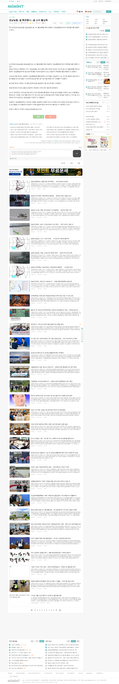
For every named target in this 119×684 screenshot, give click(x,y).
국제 (95, 23)
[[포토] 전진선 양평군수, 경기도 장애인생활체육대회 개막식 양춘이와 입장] (20, 457)
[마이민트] (11, 1)
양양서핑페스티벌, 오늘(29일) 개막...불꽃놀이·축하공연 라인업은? (63, 129)
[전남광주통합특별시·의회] (20, 500)
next (82, 337)
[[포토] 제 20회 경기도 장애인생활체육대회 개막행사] (20, 358)
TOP (82, 331)
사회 (95, 21)
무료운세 (56, 11)
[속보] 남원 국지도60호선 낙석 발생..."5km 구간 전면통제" (62, 137)
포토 (104, 23)
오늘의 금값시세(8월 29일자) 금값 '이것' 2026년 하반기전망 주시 (27, 137)
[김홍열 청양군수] (20, 486)
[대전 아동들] (20, 543)
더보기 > (108, 134)
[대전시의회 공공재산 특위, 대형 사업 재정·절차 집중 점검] (20, 429)
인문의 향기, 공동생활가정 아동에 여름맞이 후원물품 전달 (95, 74)
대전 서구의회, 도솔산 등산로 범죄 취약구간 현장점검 (61, 134)
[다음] (110, 149)
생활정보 (34, 11)
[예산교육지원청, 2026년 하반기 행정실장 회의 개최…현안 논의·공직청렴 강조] (20, 529)
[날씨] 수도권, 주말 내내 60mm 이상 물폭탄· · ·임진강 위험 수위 (27, 134)
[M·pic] (18, 1)
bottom (82, 342)
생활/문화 (105, 21)
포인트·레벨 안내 (14, 676)
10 (56, 610)
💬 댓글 (38, 23)
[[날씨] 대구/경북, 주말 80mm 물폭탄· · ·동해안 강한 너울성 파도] (20, 201)
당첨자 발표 (89, 673)
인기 (98, 62)
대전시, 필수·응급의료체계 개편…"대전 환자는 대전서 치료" (26, 129)
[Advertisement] (92, 6)
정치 (104, 19)
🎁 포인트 (88, 11)
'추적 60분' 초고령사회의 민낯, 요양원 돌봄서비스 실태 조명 (62, 127)
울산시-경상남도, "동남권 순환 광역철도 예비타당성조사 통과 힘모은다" (95, 88)
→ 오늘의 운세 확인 (15, 174)
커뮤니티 (21, 11)
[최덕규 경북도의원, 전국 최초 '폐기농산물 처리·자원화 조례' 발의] (20, 400)
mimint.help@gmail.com (90, 680)
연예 (87, 19)
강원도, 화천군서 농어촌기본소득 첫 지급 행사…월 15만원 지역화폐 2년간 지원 (95, 67)
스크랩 (67, 23)
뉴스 (50, 11)
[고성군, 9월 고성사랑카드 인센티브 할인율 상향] (20, 600)
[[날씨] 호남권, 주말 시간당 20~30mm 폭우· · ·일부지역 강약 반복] (20, 258)
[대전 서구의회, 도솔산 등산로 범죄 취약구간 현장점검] (20, 415)
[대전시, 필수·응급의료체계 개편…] (20, 472)
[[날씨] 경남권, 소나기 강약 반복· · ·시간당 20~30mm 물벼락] (20, 243)
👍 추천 (32, 23)
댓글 (82, 339)
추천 (103, 62)
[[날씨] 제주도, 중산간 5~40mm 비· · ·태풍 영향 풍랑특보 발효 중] (20, 286)
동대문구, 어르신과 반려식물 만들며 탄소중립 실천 (24, 132)
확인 (77, 153)
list (82, 335)
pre (82, 333)
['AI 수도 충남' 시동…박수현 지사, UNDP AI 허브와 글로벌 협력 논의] (20, 443)
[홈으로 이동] (16, 6)
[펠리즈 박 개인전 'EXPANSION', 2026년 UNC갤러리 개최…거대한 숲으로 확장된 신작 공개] (20, 315)
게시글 (102, 30)
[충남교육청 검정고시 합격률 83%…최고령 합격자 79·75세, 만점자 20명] (20, 515)
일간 (32, 641)
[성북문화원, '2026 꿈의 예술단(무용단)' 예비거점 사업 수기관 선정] (20, 300)
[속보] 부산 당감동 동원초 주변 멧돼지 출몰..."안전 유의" (25, 127)
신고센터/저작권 (48, 673)
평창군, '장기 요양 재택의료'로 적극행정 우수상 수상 (95, 94)
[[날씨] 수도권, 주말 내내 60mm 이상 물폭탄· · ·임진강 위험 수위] (20, 215)
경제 (87, 21)
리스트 (63, 163)
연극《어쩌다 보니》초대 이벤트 (98, 150)
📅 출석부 (79, 11)
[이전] (86, 149)
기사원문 (54, 23)
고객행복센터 (99, 673)
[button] (95, 1)
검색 (109, 11)
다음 (78, 163)
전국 (87, 23)
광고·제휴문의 (70, 673)
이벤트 (63, 11)
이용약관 (10, 673)
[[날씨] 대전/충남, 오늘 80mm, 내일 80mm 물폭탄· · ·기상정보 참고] (20, 272)
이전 (71, 163)
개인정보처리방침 (20, 673)
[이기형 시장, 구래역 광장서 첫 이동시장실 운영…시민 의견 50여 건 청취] (20, 343)
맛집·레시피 (43, 11)
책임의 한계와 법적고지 (34, 673)
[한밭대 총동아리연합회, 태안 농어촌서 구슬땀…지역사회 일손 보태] (20, 586)
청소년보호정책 (60, 673)
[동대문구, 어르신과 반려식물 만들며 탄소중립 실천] (20, 329)
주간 (37, 641)
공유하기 (61, 23)
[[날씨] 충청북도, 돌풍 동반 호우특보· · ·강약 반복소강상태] (20, 186)
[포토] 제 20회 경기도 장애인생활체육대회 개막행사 (60, 132)
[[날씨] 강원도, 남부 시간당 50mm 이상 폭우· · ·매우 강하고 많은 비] (20, 229)
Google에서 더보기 (76, 23)
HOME (82, 329)
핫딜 (27, 11)
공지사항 (80, 673)
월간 (42, 641)
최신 (107, 62)
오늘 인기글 (13, 11)
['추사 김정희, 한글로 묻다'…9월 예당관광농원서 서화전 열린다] (20, 557)
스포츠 (96, 19)
